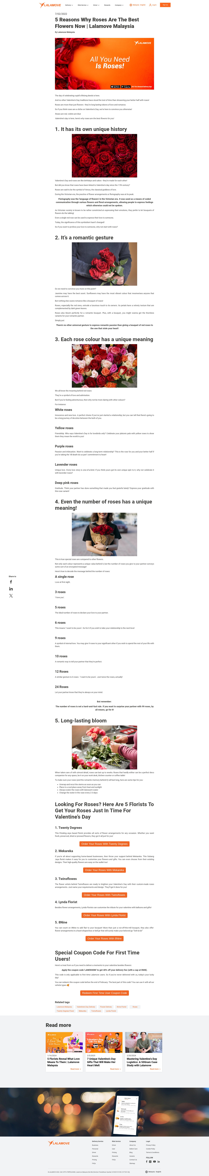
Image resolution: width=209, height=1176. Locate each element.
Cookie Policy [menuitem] (150, 1149)
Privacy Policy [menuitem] (150, 1145)
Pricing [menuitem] (94, 1160)
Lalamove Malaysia (66, 32)
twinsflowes (96, 1011)
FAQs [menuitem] (94, 1163)
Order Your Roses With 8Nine (105, 938)
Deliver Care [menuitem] (133, 1149)
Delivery (68, 5)
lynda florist (111, 1011)
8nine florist (121, 1007)
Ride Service (82, 5)
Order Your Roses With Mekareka (104, 870)
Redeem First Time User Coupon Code (104, 992)
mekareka (82, 1011)
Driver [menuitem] (94, 1152)
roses (135, 1007)
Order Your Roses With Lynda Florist (104, 915)
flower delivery (106, 1007)
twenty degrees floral (65, 1011)
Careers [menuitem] (132, 1156)
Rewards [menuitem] (95, 1156)
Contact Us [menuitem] (133, 1160)
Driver (95, 5)
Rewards (107, 5)
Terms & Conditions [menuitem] (152, 1152)
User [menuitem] (113, 1149)
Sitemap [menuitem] (132, 1163)
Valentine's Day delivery (86, 1007)
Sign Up (165, 5)
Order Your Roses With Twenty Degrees (104, 843)
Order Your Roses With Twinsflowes (104, 894)
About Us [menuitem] (132, 1145)
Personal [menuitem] (95, 1149)
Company (118, 5)
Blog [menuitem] (130, 1152)
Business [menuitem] (95, 1145)
